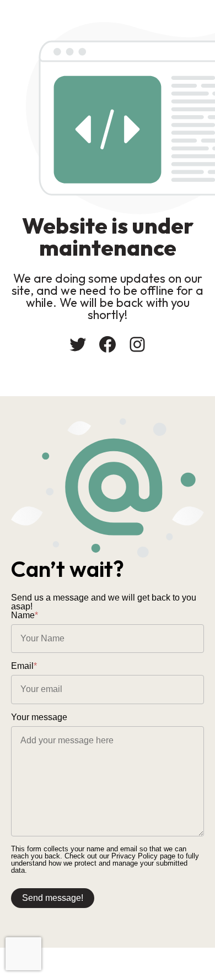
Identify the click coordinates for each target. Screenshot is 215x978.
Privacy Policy (134, 856)
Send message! (52, 898)
